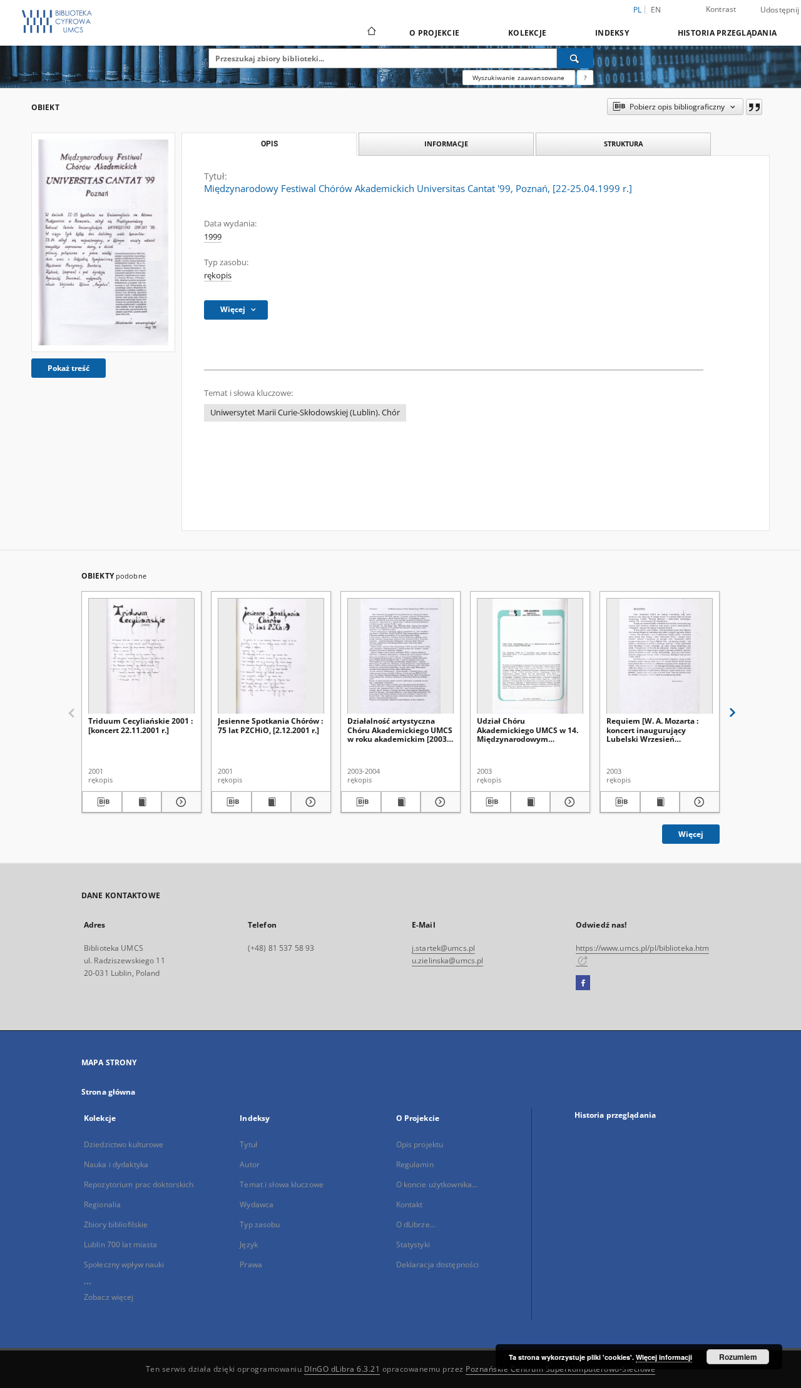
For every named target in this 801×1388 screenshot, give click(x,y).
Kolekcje (527, 33)
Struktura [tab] (623, 143)
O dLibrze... (416, 1224)
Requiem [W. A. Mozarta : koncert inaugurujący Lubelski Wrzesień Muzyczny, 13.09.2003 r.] (652, 730)
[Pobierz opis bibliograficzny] (102, 802)
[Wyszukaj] (575, 58)
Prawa (251, 1264)
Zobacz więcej (109, 1297)
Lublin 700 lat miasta (121, 1244)
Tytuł (248, 1144)
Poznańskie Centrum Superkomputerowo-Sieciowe (560, 1369)
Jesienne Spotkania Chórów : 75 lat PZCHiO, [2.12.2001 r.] (270, 725)
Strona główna (108, 1092)
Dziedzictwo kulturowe (124, 1144)
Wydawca (256, 1204)
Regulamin (415, 1164)
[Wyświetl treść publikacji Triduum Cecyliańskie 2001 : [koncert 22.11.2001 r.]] (142, 802)
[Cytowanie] (754, 107)
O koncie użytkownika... (437, 1184)
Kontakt (409, 1204)
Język (249, 1244)
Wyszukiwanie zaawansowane (518, 77)
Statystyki (413, 1244)
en (656, 10)
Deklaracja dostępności (437, 1264)
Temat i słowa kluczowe (282, 1184)
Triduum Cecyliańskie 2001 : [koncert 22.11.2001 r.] (140, 725)
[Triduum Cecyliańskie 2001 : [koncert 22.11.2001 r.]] (141, 656)
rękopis (218, 275)
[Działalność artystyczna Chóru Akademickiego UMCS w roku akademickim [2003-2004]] (400, 656)
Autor (250, 1164)
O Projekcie (434, 33)
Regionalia (102, 1204)
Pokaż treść (68, 368)
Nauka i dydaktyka (116, 1164)
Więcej (690, 834)
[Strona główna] (371, 32)
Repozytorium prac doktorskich (138, 1184)
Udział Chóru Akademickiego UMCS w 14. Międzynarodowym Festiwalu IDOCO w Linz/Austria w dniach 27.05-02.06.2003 (529, 730)
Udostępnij (780, 10)
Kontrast (721, 9)
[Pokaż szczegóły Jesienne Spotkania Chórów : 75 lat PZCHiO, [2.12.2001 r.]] (309, 802)
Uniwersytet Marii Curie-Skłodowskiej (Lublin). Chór (305, 412)
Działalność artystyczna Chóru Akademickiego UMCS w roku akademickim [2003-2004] (399, 730)
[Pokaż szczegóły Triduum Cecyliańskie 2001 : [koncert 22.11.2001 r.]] (179, 802)
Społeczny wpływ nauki (124, 1264)
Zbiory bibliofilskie (116, 1224)
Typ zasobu (260, 1224)
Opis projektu (420, 1144)
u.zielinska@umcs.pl (447, 960)
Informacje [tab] (446, 143)
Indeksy (612, 33)
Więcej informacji (664, 1357)
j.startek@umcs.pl (443, 948)
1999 (213, 236)
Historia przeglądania (727, 33)
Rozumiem (738, 1356)
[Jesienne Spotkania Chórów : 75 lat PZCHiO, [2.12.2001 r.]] (271, 656)
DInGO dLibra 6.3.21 (342, 1369)
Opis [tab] (269, 143)
